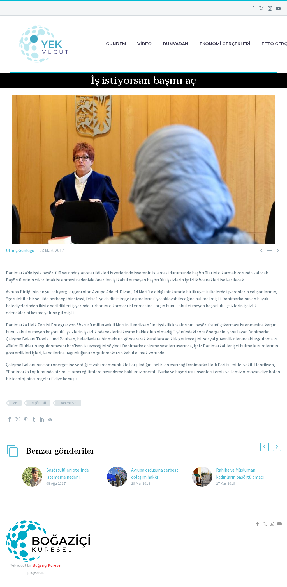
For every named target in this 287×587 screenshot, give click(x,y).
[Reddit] (50, 419)
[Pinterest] (26, 419)
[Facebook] (253, 8)
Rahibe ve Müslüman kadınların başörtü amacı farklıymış (240, 477)
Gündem (116, 43)
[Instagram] (270, 8)
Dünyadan (175, 43)
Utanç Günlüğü (20, 250)
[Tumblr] (34, 419)
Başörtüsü (38, 403)
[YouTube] (278, 8)
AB (15, 403)
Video (144, 43)
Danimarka (68, 403)
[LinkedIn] (42, 419)
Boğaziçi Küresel (47, 565)
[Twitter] (261, 8)
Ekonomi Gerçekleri (225, 43)
